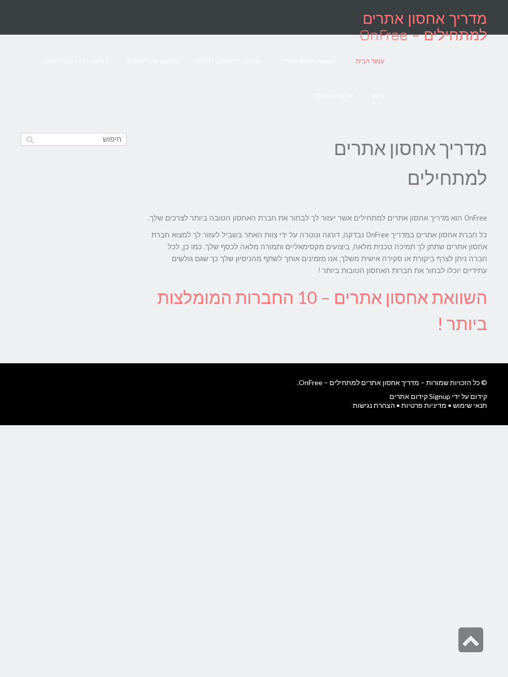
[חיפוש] (29, 139)
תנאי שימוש (470, 405)
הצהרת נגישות (374, 405)
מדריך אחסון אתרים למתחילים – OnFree (423, 26)
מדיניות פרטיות (423, 405)
